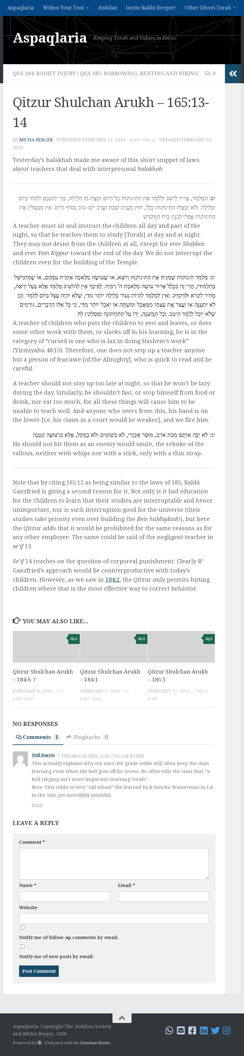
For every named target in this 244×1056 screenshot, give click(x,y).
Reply (37, 804)
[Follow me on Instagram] (226, 1030)
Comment (32, 842)
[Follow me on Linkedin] (204, 1030)
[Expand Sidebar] (233, 73)
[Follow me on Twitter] (215, 1030)
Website (28, 907)
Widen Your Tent (63, 8)
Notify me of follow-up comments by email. (69, 937)
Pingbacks (90, 737)
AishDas (107, 8)
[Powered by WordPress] (39, 1043)
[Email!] (181, 1030)
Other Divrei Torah (208, 8)
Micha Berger (36, 139)
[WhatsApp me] (169, 1030)
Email (126, 885)
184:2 (112, 579)
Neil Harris (43, 755)
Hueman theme (95, 1042)
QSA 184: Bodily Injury (44, 74)
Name (27, 885)
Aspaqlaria (21, 8)
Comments (40, 737)
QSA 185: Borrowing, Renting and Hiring (139, 74)
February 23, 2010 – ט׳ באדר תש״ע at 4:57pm (103, 755)
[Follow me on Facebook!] (192, 1030)
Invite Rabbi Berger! (151, 8)
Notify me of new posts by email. (56, 956)
